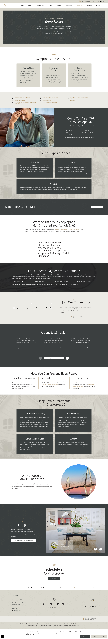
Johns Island (36, 623)
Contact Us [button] (85, 636)
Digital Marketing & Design (90, 619)
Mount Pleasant (29, 623)
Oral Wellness (69, 5)
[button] (2, 636)
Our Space (72, 100)
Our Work (50, 5)
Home (22, 5)
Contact (98, 5)
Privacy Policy (56, 618)
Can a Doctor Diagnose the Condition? (50, 97)
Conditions (79, 5)
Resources (89, 5)
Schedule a (54, 571)
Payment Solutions (99, 636)
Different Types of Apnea (20, 98)
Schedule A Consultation (20, 100)
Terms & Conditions (49, 618)
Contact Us (97, 206)
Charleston (22, 623)
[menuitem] (94, 1)
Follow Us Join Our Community (49, 98)
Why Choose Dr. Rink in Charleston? (78, 98)
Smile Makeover (40, 5)
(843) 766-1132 (30, 634)
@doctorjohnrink (76, 317)
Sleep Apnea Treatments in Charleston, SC (79, 97)
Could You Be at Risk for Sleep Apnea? (22, 97)
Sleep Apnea (60, 18)
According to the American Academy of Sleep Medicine (67, 229)
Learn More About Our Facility (23, 540)
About (29, 5)
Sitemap (60, 618)
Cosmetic (59, 5)
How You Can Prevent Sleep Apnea (49, 102)
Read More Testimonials (54, 358)
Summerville (45, 623)
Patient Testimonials (46, 100)
